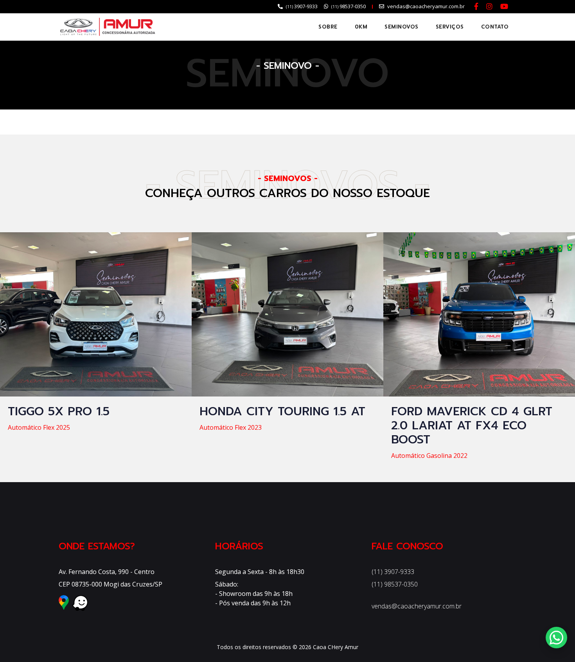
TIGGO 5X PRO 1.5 (59, 411)
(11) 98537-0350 (395, 584)
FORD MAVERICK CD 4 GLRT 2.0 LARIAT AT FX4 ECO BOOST (471, 425)
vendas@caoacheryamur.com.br (417, 606)
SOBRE (328, 26)
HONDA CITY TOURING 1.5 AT (282, 411)
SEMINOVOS (402, 26)
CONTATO (495, 26)
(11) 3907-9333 (393, 571)
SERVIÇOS (450, 26)
